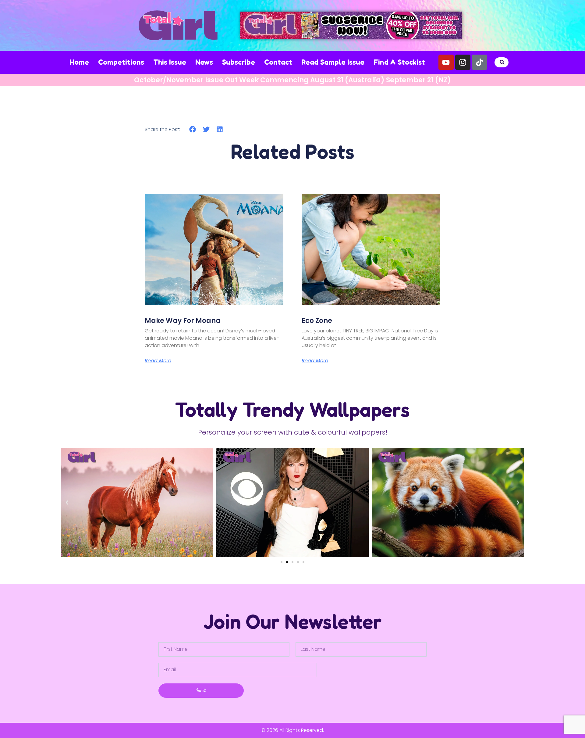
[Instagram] (462, 62)
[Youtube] (446, 62)
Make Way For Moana (183, 320)
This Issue (169, 62)
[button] (502, 62)
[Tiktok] (479, 62)
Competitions (121, 62)
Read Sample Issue (332, 62)
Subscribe (238, 62)
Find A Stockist (399, 62)
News (204, 62)
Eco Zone (317, 320)
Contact (278, 62)
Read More (158, 360)
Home (79, 62)
